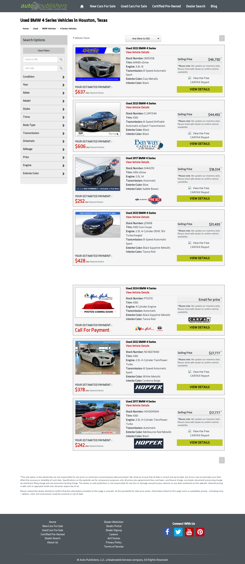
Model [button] (26, 101)
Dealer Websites (113, 522)
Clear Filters (44, 50)
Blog (214, 6)
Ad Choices (113, 538)
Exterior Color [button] (31, 173)
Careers (113, 534)
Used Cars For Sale (134, 6)
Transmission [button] (31, 133)
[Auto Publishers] (43, 6)
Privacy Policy (114, 542)
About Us (52, 542)
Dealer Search (195, 6)
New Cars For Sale (103, 6)
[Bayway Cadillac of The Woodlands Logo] (148, 145)
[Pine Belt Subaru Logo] (148, 199)
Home (52, 522)
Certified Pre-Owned (166, 6)
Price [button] (26, 157)
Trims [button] (26, 117)
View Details (200, 89)
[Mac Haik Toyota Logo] (148, 328)
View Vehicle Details (137, 52)
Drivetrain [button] (29, 141)
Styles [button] (26, 109)
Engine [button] (27, 165)
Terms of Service (114, 546)
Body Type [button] (29, 125)
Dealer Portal (113, 526)
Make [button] (26, 92)
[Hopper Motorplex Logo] (148, 388)
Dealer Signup (114, 530)
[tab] (43, 77)
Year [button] (25, 84)
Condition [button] (28, 76)
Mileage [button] (27, 149)
